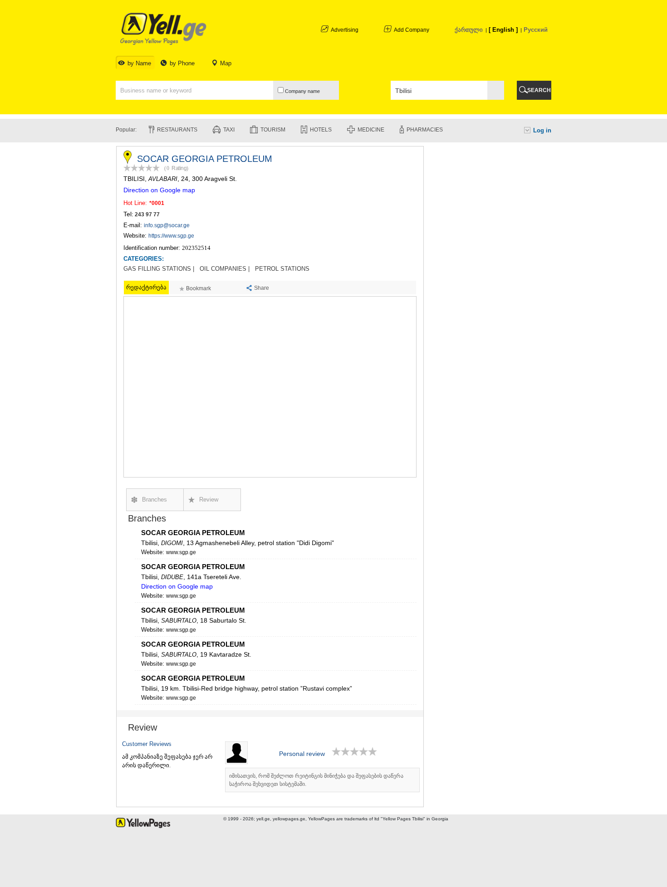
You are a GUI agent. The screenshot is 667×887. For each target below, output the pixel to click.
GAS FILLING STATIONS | (158, 269)
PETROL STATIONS (282, 269)
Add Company (411, 30)
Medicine (371, 130)
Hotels (321, 130)
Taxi (229, 130)
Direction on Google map (159, 190)
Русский (536, 29)
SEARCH (539, 90)
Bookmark (198, 288)
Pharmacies (425, 130)
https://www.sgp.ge (171, 236)
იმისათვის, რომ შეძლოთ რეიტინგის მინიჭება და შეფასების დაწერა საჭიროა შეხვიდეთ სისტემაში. (316, 780)
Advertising (344, 30)
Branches (154, 499)
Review (208, 499)
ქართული (469, 29)
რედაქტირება (146, 287)
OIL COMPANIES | (225, 269)
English (503, 29)
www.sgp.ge (181, 552)
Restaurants (177, 130)
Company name (302, 91)
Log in (542, 130)
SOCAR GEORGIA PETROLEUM (193, 532)
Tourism (272, 130)
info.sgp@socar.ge (167, 225)
